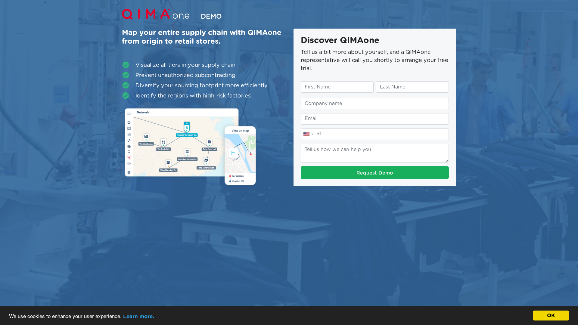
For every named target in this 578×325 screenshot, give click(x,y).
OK (551, 315)
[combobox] (308, 134)
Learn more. (138, 316)
